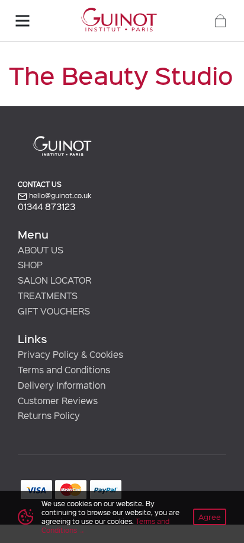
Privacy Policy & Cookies (70, 354)
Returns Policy (49, 415)
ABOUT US (40, 250)
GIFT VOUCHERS (54, 311)
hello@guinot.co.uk (59, 195)
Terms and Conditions (64, 370)
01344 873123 (46, 206)
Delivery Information (61, 385)
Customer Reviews (58, 401)
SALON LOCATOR (54, 280)
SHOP (30, 265)
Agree (209, 517)
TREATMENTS (48, 295)
